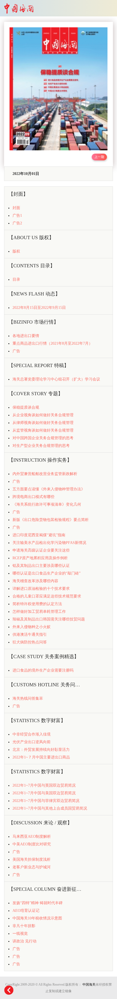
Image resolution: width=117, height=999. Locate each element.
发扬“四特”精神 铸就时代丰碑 (38, 903)
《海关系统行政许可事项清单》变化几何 (47, 504)
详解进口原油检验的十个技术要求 (41, 589)
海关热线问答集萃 (28, 698)
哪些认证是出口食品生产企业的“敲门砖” (47, 573)
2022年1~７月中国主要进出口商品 (41, 757)
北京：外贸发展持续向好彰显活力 (41, 750)
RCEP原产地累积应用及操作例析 (40, 558)
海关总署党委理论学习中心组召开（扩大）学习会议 (56, 379)
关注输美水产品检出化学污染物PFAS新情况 (49, 543)
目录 (16, 279)
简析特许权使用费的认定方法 (37, 604)
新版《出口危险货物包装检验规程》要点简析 (51, 520)
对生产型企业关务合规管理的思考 (41, 446)
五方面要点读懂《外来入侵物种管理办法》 (49, 489)
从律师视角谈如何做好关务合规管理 (43, 423)
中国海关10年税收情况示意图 (37, 918)
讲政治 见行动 (24, 941)
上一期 (99, 157)
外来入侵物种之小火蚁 (32, 627)
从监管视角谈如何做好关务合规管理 (43, 430)
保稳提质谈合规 (26, 407)
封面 (16, 208)
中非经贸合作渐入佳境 (32, 734)
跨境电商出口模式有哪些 (33, 497)
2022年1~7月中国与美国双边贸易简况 (44, 793)
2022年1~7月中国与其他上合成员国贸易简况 (50, 808)
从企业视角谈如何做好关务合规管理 (43, 415)
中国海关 (89, 984)
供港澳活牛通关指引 (30, 634)
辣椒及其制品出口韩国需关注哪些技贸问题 (49, 619)
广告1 (17, 215)
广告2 (17, 223)
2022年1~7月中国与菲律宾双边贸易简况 (46, 801)
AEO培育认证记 (26, 911)
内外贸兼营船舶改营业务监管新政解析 (45, 474)
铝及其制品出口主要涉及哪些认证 (41, 566)
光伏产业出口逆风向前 (32, 742)
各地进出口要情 (26, 336)
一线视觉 (20, 933)
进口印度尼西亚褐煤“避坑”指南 (39, 535)
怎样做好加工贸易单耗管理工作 (39, 612)
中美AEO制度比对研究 (32, 844)
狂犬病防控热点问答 (30, 642)
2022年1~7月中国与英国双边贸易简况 (44, 785)
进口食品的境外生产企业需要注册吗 (43, 670)
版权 (16, 251)
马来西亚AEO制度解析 (32, 836)
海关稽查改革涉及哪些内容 (35, 581)
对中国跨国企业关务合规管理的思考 (43, 438)
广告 (16, 351)
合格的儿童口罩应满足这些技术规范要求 (47, 596)
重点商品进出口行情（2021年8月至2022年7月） (53, 343)
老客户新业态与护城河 (32, 867)
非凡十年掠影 (24, 926)
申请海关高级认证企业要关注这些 (41, 550)
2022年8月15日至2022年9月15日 (39, 308)
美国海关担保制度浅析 (32, 859)
